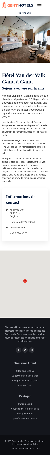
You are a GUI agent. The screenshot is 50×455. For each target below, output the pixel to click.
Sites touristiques (25, 371)
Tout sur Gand (25, 385)
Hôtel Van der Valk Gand (22, 222)
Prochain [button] (37, 39)
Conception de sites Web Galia (25, 448)
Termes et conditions (35, 441)
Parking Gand (25, 404)
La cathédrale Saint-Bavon (25, 375)
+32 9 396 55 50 (18, 233)
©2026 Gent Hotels (14, 441)
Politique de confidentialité (25, 444)
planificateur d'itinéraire (25, 418)
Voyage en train (25, 413)
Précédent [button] (12, 39)
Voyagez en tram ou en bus (25, 408)
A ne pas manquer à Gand (25, 380)
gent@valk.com (17, 227)
